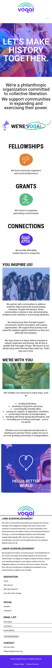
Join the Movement (11, 636)
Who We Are (8, 585)
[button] (47, 18)
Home (6, 581)
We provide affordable (26, 250)
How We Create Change (12, 593)
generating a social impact (26, 213)
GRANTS (26, 186)
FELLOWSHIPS (26, 146)
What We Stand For (11, 589)
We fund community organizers (26, 170)
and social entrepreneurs (26, 173)
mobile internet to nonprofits (26, 253)
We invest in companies (26, 210)
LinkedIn (7, 606)
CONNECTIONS (26, 226)
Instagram (7, 611)
